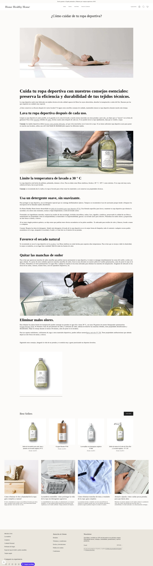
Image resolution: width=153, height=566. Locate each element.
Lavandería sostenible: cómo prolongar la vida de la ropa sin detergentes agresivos (58, 498)
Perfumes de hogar (9, 546)
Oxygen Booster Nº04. (27, 326)
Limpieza (7, 540)
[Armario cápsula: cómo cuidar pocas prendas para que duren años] (132, 477)
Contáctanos (56, 551)
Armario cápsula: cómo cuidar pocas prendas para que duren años (131, 498)
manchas (36, 120)
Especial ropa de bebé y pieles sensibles (15, 550)
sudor (49, 120)
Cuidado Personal (9, 543)
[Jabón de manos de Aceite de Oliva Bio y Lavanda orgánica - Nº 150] (120, 431)
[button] (70, 7)
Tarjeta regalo (8, 553)
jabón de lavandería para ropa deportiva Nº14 (65, 208)
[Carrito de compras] (147, 6)
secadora (53, 244)
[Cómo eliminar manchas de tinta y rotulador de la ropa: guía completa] (95, 477)
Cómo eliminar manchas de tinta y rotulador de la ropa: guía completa (94, 498)
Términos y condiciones (59, 541)
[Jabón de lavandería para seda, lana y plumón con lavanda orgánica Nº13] (33, 431)
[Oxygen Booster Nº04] (62, 431)
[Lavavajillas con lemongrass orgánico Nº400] (91, 431)
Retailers (55, 537)
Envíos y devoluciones (59, 544)
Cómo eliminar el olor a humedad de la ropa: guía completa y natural (20, 498)
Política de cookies (58, 548)
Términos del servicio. (90, 550)
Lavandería (7, 536)
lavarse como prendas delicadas (55, 124)
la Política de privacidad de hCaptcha (113, 548)
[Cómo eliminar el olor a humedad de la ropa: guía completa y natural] (21, 477)
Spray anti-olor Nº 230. (93, 332)
